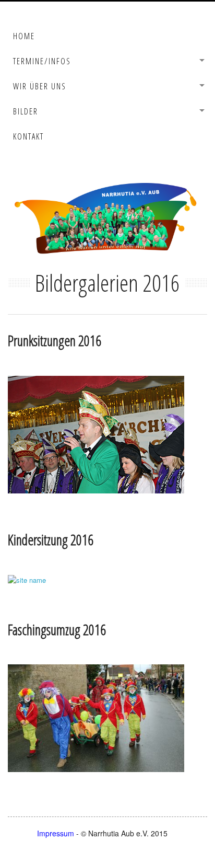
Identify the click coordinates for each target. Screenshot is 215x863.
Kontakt (28, 136)
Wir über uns (39, 86)
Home (24, 36)
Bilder (25, 111)
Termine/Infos (42, 61)
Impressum (56, 833)
